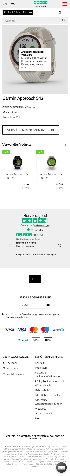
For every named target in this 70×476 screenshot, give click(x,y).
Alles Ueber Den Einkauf (48, 395)
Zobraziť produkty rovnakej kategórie (31, 129)
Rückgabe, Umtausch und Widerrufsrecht (49, 383)
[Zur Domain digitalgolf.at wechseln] (65, 4)
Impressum (41, 367)
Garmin (16, 112)
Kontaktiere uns (15, 374)
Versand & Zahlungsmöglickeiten (47, 374)
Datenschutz (42, 390)
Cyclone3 (54, 436)
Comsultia (35, 438)
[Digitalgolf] (35, 279)
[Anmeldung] (60, 12)
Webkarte (40, 408)
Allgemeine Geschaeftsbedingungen (48, 401)
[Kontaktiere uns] (4, 4)
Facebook (12, 363)
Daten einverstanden (17, 317)
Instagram (12, 368)
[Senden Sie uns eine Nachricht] (13, 4)
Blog (37, 418)
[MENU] (66, 12)
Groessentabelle (44, 413)
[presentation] (60, 144)
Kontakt (39, 363)
